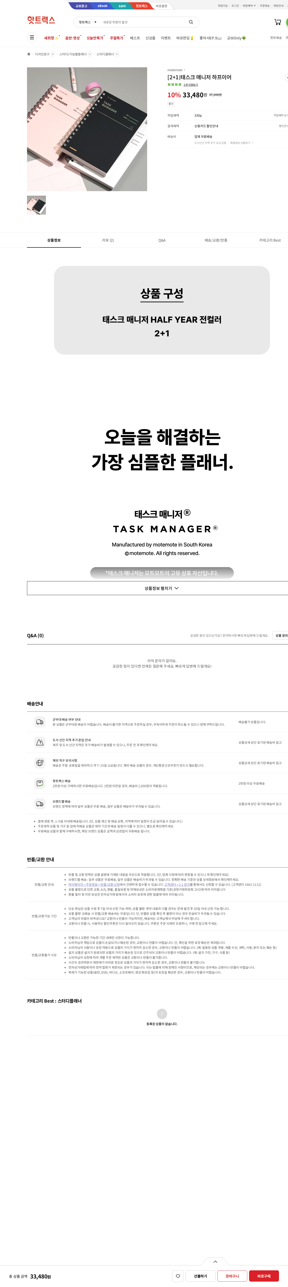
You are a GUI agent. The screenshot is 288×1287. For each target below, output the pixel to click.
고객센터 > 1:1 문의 (177, 884)
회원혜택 (248, 5)
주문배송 (265, 5)
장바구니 (232, 1276)
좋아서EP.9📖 (211, 38)
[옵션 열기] (215, 1261)
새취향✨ (51, 38)
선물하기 (200, 1276)
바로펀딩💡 (185, 38)
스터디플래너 (105, 54)
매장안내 (279, 5)
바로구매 (264, 1276)
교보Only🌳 (236, 38)
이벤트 (166, 38)
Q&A (162, 240)
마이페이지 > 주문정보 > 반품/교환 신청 (94, 884)
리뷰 (108, 240)
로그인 (235, 5)
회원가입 (223, 5)
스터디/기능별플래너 (73, 54)
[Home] (29, 54)
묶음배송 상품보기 (240, 143)
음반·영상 (72, 38)
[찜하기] (178, 1276)
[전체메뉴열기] (32, 37)
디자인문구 (42, 54)
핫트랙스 (84, 22)
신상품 (151, 38)
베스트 (135, 38)
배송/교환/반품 (216, 240)
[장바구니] (278, 22)
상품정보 (54, 240)
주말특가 (116, 38)
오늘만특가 (95, 38)
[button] (182, 85)
